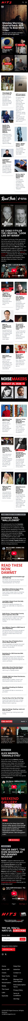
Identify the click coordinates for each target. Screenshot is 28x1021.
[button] (23, 904)
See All (23, 721)
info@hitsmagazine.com (8, 1014)
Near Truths (6, 976)
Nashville (5, 996)
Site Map (16, 999)
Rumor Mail (6, 935)
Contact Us (17, 973)
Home (4, 966)
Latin (3, 992)
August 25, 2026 (11, 383)
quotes (3, 255)
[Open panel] (26, 2)
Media (4, 986)
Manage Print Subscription (18, 980)
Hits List (4, 979)
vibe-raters (6, 721)
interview (19, 871)
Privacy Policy (18, 990)
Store (15, 976)
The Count (5, 989)
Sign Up (22, 939)
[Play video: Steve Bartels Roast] (21, 216)
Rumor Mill (5, 969)
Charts (4, 973)
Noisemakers (6, 983)
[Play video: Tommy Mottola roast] (7, 216)
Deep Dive (16, 966)
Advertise (16, 969)
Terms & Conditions (17, 994)
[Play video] (21, 63)
